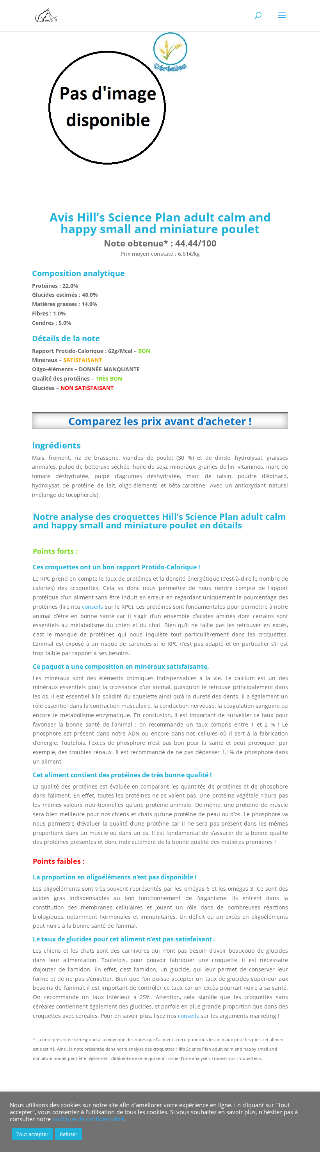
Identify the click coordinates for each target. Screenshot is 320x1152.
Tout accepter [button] (32, 1134)
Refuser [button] (68, 1134)
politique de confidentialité (88, 1119)
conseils (92, 606)
